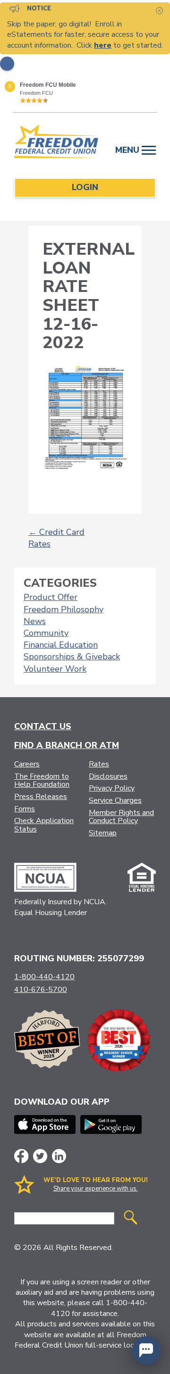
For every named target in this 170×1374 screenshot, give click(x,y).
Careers (27, 764)
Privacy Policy (112, 788)
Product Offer (50, 597)
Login (85, 187)
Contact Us (42, 726)
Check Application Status (44, 825)
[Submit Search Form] (130, 1218)
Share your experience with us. (95, 1188)
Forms (24, 809)
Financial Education (61, 644)
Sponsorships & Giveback (72, 656)
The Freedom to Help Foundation (41, 780)
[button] (146, 1350)
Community (46, 633)
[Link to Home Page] (56, 143)
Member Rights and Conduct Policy (121, 817)
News (35, 621)
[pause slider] (7, 64)
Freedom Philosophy (63, 609)
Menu (128, 150)
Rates (99, 764)
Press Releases (40, 796)
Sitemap (103, 833)
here (102, 45)
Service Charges (115, 800)
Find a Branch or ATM (66, 745)
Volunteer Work (55, 669)
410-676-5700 (40, 989)
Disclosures (108, 776)
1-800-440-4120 (44, 977)
